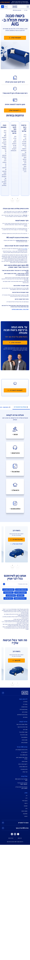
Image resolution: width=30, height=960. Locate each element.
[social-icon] (18, 834)
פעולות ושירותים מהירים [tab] (20, 407)
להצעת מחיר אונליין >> (5, 2)
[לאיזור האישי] (2, 6)
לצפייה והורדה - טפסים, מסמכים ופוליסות (20, 309)
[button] (17, 198)
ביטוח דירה (25, 248)
